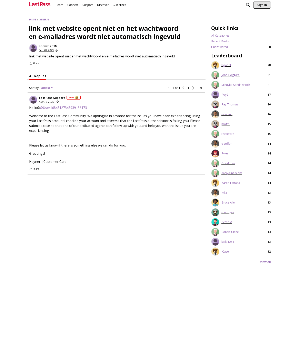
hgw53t (226, 65)
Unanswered (241, 47)
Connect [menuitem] (72, 5)
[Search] (248, 5)
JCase (225, 251)
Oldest (46, 88)
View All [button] (265, 262)
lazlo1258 (227, 241)
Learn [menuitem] (59, 5)
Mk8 (224, 192)
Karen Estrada (230, 182)
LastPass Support (52, 98)
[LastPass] (39, 6)
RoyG (225, 94)
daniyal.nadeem (231, 173)
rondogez (227, 212)
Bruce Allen (228, 202)
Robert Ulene (230, 231)
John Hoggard (230, 75)
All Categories (220, 35)
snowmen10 (48, 46)
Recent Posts (220, 41)
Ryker (225, 153)
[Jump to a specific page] (200, 88)
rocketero (227, 133)
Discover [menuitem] (103, 5)
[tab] (38, 76)
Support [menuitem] (87, 5)
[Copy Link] (56, 50)
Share (34, 64)
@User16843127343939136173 (63, 107)
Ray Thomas (229, 104)
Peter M (226, 222)
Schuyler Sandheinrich (235, 84)
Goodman (228, 163)
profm (225, 124)
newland (226, 114)
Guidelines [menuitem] (119, 5)
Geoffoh (226, 143)
